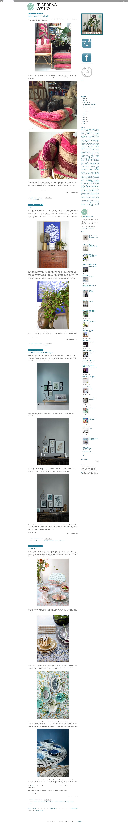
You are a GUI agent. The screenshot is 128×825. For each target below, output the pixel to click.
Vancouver (97, 204)
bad (98, 132)
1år (82, 129)
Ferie (88, 152)
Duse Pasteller (87, 386)
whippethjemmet (87, 451)
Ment (98, 179)
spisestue (96, 196)
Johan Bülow (87, 168)
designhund (86, 447)
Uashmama (87, 203)
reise (83, 192)
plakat (47, 345)
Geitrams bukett (93, 266)
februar (86, 102)
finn (88, 153)
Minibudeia (89, 180)
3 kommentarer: (38, 799)
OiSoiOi (97, 183)
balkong (97, 133)
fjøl (98, 153)
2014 (84, 115)
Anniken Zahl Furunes (88, 360)
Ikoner (89, 164)
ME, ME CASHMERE (86, 286)
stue (92, 197)
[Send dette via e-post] (45, 198)
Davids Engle (86, 437)
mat (94, 179)
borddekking (88, 139)
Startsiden (53, 808)
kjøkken (83, 172)
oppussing (84, 186)
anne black (88, 130)
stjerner (83, 197)
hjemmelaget (85, 162)
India (93, 164)
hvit (98, 163)
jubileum (93, 168)
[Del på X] (48, 198)
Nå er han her (92, 408)
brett (82, 140)
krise (82, 173)
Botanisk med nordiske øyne (40, 353)
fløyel (86, 155)
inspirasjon (85, 166)
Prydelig (85, 406)
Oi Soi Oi (91, 183)
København (83, 175)
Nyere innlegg (32, 808)
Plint (82, 190)
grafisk (97, 158)
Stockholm (88, 197)
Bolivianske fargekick (38, 16)
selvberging (83, 193)
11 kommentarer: (39, 343)
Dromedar (90, 148)
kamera (82, 170)
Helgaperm (91, 291)
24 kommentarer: (39, 198)
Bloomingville (92, 136)
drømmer (94, 148)
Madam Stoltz (85, 179)
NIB (82, 183)
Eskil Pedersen (84, 151)
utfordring (90, 204)
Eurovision (93, 151)
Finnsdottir (93, 153)
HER (32, 785)
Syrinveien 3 (86, 417)
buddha (97, 141)
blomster (84, 136)
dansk (93, 144)
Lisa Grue (36, 345)
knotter (89, 172)
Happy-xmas (91, 341)
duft (98, 148)
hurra (94, 163)
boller (97, 137)
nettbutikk (36, 199)
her (30, 191)
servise (72, 801)
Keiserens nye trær (88, 216)
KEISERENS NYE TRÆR (88, 330)
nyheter (86, 183)
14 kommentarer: (39, 538)
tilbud (86, 201)
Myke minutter (86, 427)
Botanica (93, 139)
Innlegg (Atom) (39, 810)
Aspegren (95, 130)
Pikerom (83, 189)
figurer (83, 153)
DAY (88, 146)
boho (39, 801)
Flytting (83, 155)
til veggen (61, 540)
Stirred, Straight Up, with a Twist (89, 366)
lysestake (96, 177)
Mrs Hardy (85, 275)
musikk (82, 182)
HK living (93, 162)
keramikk (61, 801)
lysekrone (90, 177)
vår (89, 205)
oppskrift (96, 185)
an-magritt (86, 320)
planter (97, 189)
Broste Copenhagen (92, 140)
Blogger (80, 821)
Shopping (86, 194)
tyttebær (83, 203)
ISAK (82, 168)
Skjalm (97, 194)
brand (98, 139)
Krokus (90, 428)
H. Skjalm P (89, 159)
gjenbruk (91, 158)
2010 (84, 123)
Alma (93, 129)
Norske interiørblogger (89, 285)
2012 (84, 119)
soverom (91, 196)
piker (98, 187)
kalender (96, 169)
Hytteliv (91, 301)
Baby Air (95, 132)
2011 (84, 121)
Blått (30, 207)
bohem (35, 801)
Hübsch (82, 164)
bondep (82, 139)
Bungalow (43, 801)
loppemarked (89, 176)
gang (93, 156)
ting (90, 201)
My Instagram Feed (87, 448)
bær (94, 143)
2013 (84, 117)
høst (86, 164)
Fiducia (97, 152)
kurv (89, 173)
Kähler (97, 173)
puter (41, 199)
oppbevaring (89, 185)
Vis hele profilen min (87, 228)
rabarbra (97, 190)
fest (93, 152)
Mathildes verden (87, 290)
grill (82, 159)
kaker (91, 169)
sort (87, 196)
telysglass (83, 200)
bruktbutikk (85, 142)
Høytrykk (85, 300)
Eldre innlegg (73, 808)
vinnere (86, 205)
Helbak (82, 160)
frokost (83, 156)
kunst (35, 540)
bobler (82, 137)
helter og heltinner (92, 160)
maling (91, 179)
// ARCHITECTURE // (87, 362)
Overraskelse (92, 186)
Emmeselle (97, 149)
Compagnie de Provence (86, 144)
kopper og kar (95, 172)
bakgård (82, 133)
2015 (84, 114)
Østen (92, 205)
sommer (83, 196)
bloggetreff (96, 135)
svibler (97, 197)
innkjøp (97, 164)
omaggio (83, 185)
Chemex (97, 143)
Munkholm (97, 180)
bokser (93, 137)
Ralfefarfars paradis (88, 310)
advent (89, 129)
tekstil (30, 803)
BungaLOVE (32, 548)
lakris (89, 175)
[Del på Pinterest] (51, 198)
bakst (89, 133)
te (92, 199)
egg (89, 149)
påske (92, 190)
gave (97, 156)
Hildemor (85, 396)
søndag (88, 199)
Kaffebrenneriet (84, 169)
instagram (93, 166)
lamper (93, 175)
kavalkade (87, 170)
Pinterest (88, 189)
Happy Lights (96, 159)
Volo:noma (85, 340)
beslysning (84, 135)
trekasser (97, 201)
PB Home (83, 187)
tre (93, 201)
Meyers (82, 180)
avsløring (88, 132)
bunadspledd (83, 143)
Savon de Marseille (94, 192)
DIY (87, 148)
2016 (84, 100)
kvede (93, 173)
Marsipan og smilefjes (89, 376)
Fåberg (88, 156)
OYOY (98, 186)
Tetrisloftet (93, 200)
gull (85, 159)
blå (98, 136)
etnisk (56, 801)
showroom (92, 194)
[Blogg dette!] (46, 198)
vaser (82, 205)
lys (86, 177)
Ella (92, 149)
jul (97, 168)
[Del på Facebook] (49, 198)
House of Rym (88, 163)
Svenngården (86, 234)
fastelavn (83, 152)
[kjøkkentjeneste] (88, 254)
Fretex (91, 155)
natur (86, 182)
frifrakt (97, 155)
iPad (98, 166)
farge (97, 151)
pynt (90, 190)
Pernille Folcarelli (49, 540)
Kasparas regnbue (87, 244)
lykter (82, 177)
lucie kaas (96, 176)
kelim (92, 170)
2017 (84, 98)
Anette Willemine (87, 350)
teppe (88, 200)
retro (87, 192)
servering (88, 193)
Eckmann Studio (49, 801)
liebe (97, 175)
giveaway (84, 158)
